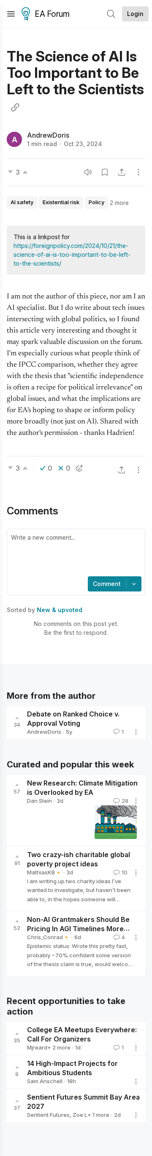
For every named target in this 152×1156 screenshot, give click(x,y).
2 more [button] (119, 202)
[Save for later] (104, 172)
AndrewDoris (48, 135)
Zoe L (80, 1114)
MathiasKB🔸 (44, 872)
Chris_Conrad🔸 (48, 937)
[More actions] (138, 172)
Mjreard (37, 1047)
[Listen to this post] (88, 172)
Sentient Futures (48, 1114)
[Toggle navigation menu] (11, 13)
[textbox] (74, 554)
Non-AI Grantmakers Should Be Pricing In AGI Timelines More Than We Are (78, 929)
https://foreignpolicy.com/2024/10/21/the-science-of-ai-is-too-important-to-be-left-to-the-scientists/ (72, 254)
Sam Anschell (44, 1081)
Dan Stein (39, 800)
